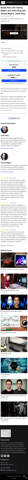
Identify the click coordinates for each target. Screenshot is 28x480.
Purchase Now (14, 33)
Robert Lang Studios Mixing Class (10, 290)
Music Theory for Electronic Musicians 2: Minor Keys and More (13, 419)
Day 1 (3, 42)
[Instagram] (8, 456)
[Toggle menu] (25, 2)
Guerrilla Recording (6, 353)
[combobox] (15, 2)
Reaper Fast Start (5, 374)
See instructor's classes (7, 148)
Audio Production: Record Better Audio (11, 311)
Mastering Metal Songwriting (8, 332)
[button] (24, 476)
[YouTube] (2, 456)
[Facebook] (5, 456)
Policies (14, 478)
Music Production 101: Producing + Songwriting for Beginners (13, 396)
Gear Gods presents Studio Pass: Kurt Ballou (12, 269)
